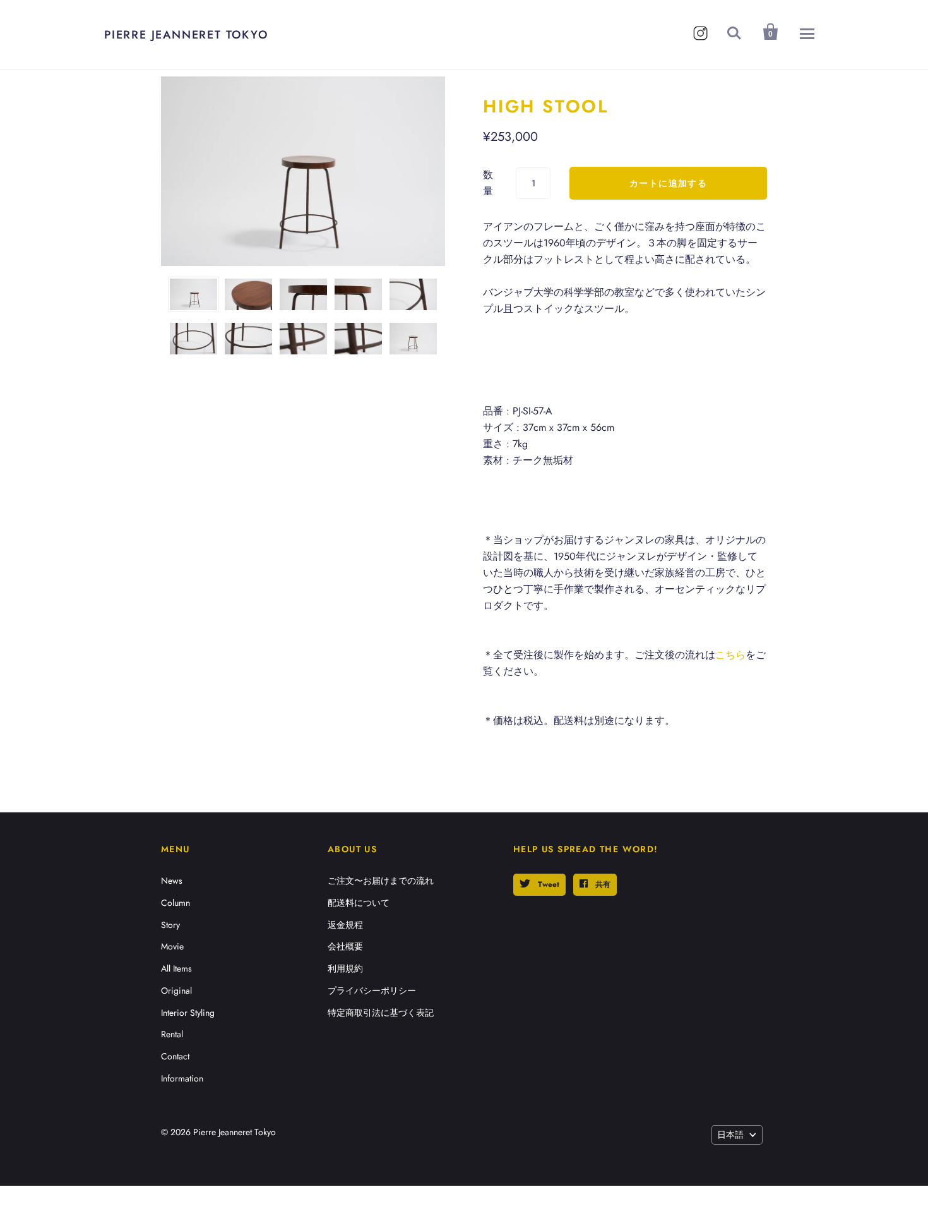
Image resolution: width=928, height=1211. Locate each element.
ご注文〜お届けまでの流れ (381, 880)
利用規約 (345, 968)
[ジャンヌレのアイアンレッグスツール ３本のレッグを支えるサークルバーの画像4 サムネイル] (358, 338)
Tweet (547, 884)
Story (170, 925)
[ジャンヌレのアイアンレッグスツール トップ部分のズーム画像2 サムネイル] (358, 294)
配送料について (359, 902)
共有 (601, 884)
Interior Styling (188, 1012)
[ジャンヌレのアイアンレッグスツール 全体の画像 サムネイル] (193, 294)
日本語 (730, 1134)
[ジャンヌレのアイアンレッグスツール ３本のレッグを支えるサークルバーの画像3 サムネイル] (303, 338)
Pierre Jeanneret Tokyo (186, 35)
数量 (488, 182)
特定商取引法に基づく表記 (381, 1012)
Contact (175, 1056)
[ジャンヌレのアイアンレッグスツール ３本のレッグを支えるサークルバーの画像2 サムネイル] (248, 338)
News (171, 880)
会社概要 (345, 946)
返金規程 (345, 925)
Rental (172, 1034)
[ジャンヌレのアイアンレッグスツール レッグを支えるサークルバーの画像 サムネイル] (193, 338)
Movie (172, 946)
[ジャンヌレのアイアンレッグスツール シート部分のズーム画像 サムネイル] (248, 294)
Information (182, 1078)
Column (175, 902)
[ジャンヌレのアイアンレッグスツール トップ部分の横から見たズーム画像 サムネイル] (303, 294)
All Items (176, 968)
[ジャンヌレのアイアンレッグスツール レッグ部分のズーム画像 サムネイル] (413, 294)
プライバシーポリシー (372, 990)
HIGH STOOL (546, 106)
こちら (730, 655)
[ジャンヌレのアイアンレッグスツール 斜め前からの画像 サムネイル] (413, 338)
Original (176, 990)
